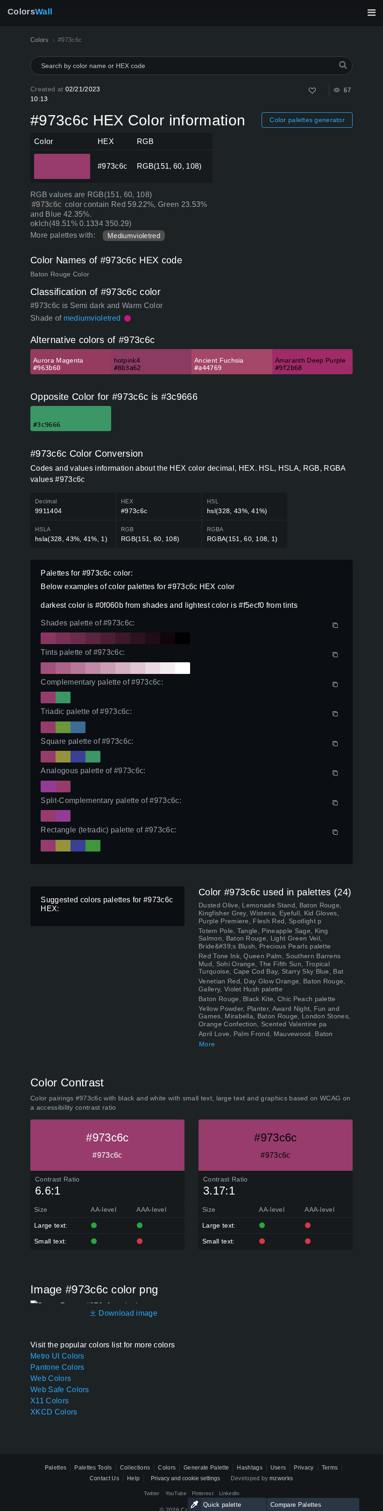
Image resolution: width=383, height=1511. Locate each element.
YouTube (175, 1493)
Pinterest (202, 1493)
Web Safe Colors (59, 1390)
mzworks (281, 1478)
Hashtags (249, 1467)
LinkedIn (229, 1493)
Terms (330, 1467)
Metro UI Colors (57, 1356)
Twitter (152, 1493)
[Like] (312, 90)
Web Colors (50, 1378)
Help (133, 1478)
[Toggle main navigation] (371, 12)
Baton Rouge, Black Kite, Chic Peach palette (267, 999)
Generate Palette (206, 1467)
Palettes (56, 1467)
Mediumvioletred (133, 236)
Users (278, 1467)
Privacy (303, 1467)
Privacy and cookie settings (185, 1478)
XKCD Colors (54, 1412)
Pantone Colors (57, 1367)
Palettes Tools (93, 1467)
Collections (135, 1467)
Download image (127, 1313)
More (207, 1044)
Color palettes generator (307, 120)
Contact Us (104, 1478)
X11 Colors (49, 1401)
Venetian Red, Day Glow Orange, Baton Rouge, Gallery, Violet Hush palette (272, 985)
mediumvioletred (92, 318)
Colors (29, 11)
